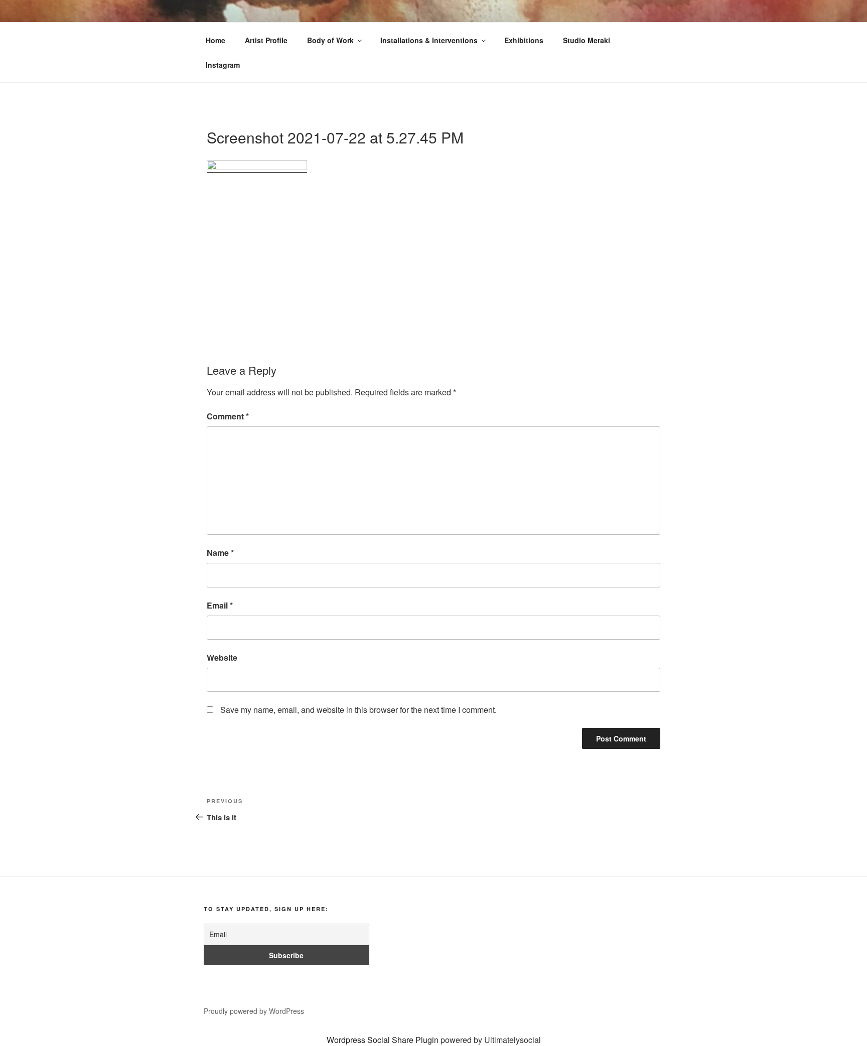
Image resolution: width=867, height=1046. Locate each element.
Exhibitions (523, 40)
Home (215, 40)
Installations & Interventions (429, 40)
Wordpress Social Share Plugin (384, 1039)
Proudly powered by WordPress (254, 1011)
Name (220, 552)
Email (220, 605)
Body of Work (330, 40)
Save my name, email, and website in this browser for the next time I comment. (358, 709)
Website (222, 657)
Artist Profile (266, 40)
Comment (228, 416)
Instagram (223, 65)
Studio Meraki (586, 40)
